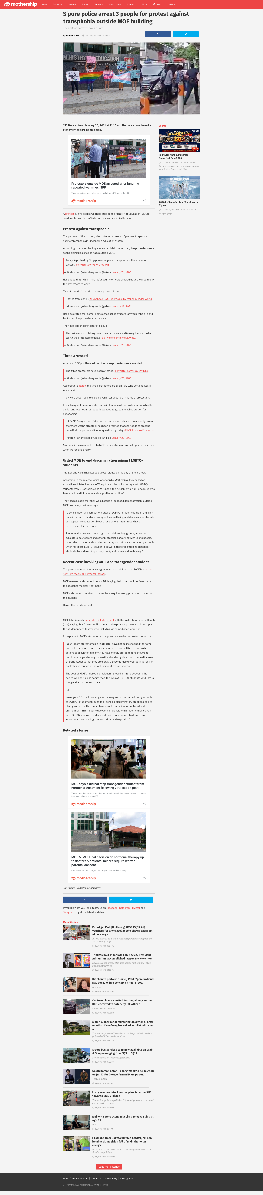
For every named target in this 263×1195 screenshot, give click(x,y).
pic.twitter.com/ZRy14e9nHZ (92, 264)
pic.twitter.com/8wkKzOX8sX (119, 337)
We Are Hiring (111, 1178)
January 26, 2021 (122, 272)
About (66, 1178)
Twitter (136, 907)
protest (69, 213)
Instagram (125, 907)
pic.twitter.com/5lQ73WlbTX (131, 370)
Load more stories (109, 1166)
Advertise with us (80, 1178)
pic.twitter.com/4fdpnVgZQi (135, 298)
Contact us (96, 1178)
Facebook (112, 907)
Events (162, 125)
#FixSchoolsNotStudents (104, 298)
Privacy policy (126, 1178)
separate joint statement (99, 620)
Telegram (68, 912)
